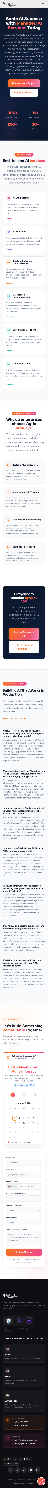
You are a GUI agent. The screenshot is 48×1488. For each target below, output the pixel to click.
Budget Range (11, 1217)
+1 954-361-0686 (20, 1425)
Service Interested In (14, 1205)
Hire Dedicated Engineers (24, 647)
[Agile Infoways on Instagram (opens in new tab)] (37, 1470)
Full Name (10, 1157)
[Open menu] (42, 4)
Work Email (11, 1169)
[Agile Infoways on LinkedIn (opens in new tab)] (24, 1470)
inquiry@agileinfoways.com (24, 1440)
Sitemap (30, 1484)
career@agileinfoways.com (24, 1443)
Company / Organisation (16, 1193)
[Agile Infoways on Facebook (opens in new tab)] (11, 1470)
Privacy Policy (19, 1484)
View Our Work (22, 92)
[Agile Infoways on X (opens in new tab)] (17, 1470)
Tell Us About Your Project (17, 1229)
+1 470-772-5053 (20, 1422)
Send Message (26, 1252)
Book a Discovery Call (24, 634)
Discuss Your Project (24, 83)
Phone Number (12, 1181)
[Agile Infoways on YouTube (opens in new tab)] (31, 1470)
